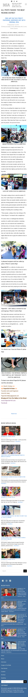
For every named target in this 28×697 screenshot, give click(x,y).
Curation (3, 671)
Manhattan (17, 26)
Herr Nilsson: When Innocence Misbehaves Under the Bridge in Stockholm (22, 604)
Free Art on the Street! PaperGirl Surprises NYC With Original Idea (14, 20)
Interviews (3, 662)
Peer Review (4, 668)
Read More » (18, 441)
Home (2, 655)
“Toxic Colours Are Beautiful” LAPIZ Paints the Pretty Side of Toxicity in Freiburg (22, 644)
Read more (14, 413)
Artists (4, 26)
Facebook (4, 403)
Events (12, 26)
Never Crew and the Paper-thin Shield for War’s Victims (13, 477)
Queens (16, 28)
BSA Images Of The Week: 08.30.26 (8, 436)
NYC (22, 26)
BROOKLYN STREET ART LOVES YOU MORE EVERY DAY (17, 5)
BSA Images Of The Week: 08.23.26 (8, 497)
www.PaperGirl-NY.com (8, 400)
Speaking (3, 678)
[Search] (25, 571)
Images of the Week (6, 665)
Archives (3, 674)
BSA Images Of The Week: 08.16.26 (8, 559)
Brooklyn (8, 26)
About (2, 658)
